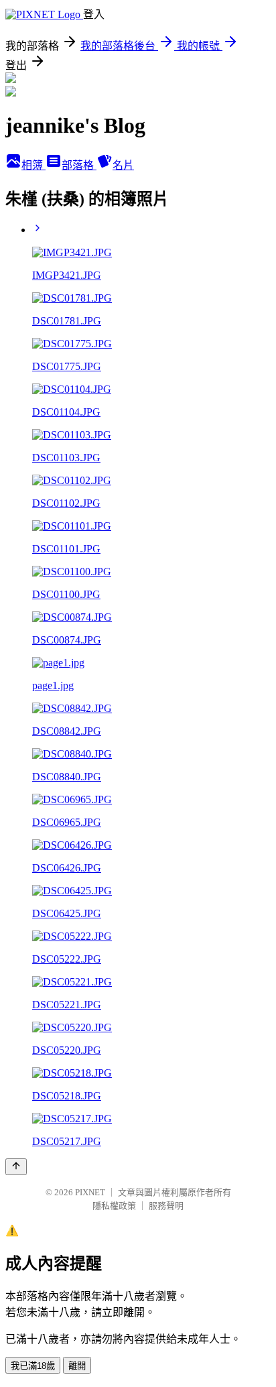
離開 (77, 1366)
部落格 (79, 165)
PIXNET (90, 1192)
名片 (123, 165)
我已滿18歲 (33, 1366)
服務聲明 (166, 1206)
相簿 (33, 165)
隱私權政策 (114, 1206)
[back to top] (16, 1166)
